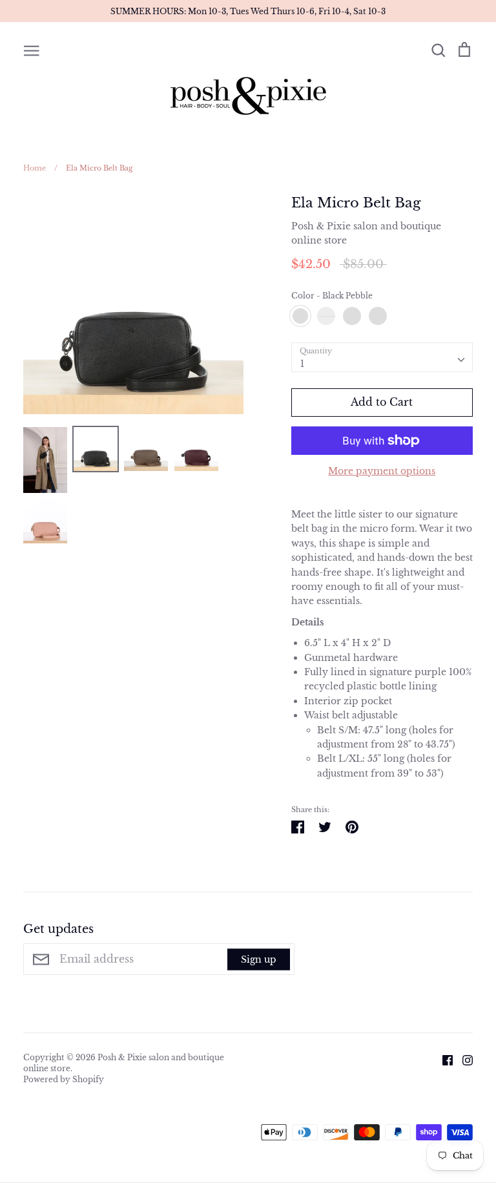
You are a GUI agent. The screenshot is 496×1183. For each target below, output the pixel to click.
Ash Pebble (352, 316)
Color (332, 295)
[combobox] (382, 357)
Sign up (258, 959)
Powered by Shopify (63, 1079)
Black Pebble (300, 316)
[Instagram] (463, 1059)
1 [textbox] (302, 364)
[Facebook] (443, 1059)
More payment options (381, 471)
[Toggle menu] (31, 49)
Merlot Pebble (326, 316)
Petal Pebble (378, 316)
